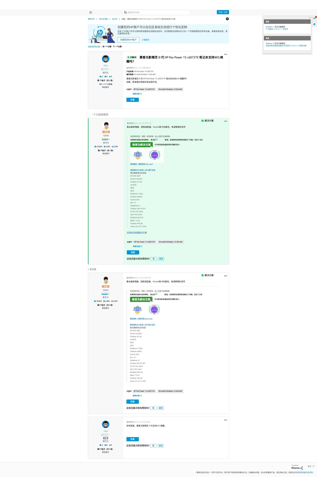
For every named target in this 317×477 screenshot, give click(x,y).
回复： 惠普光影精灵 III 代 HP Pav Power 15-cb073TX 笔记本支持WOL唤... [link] (149, 19)
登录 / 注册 (223, 12)
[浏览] (90, 12)
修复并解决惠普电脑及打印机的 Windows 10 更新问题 (286, 46)
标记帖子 (105, 87)
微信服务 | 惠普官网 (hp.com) (141, 164)
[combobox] (156, 12)
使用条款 (300, 472)
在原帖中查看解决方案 (137, 232)
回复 (133, 99)
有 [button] (154, 258)
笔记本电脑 (103, 19)
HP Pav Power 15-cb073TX (144, 89)
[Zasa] (105, 58)
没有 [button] (161, 258)
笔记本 (114, 19)
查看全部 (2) (137, 94)
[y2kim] (106, 125)
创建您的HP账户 (128, 40)
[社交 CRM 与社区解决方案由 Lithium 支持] (297, 467)
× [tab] (310, 17)
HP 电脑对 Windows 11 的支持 (277, 29)
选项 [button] (227, 19)
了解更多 (146, 40)
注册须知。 (310, 472)
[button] (226, 54)
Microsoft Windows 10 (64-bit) (170, 89)
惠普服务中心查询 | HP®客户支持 (142, 170)
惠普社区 (91, 19)
